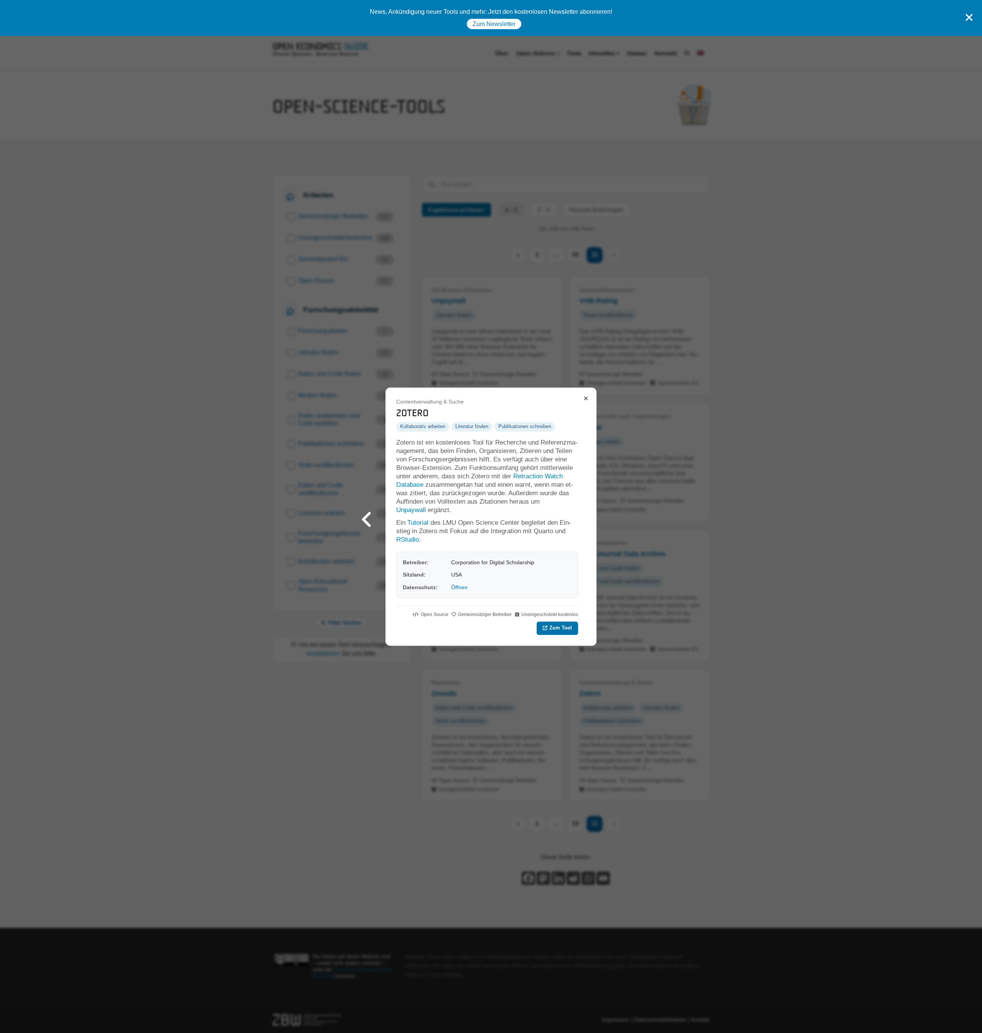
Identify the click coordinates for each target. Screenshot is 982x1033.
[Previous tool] (366, 516)
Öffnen (459, 587)
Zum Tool (560, 628)
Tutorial (417, 522)
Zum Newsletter (494, 24)
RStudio (407, 539)
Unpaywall (411, 510)
